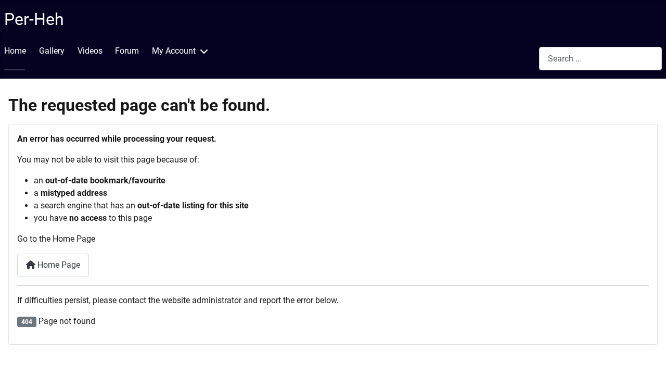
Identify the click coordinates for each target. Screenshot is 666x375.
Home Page (57, 265)
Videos (90, 51)
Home (15, 51)
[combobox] (600, 58)
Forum (127, 51)
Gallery (52, 51)
